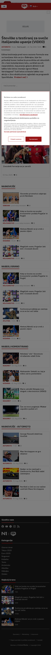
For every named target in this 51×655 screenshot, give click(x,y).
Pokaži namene (16, 139)
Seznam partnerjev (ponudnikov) (15, 131)
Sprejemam (33, 139)
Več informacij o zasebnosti (29, 114)
